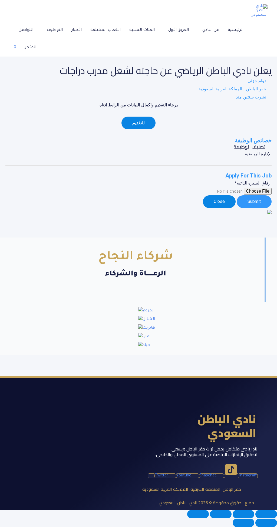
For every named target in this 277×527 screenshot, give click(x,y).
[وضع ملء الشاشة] (243, 514)
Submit (254, 201)
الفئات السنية (142, 30)
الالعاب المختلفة (105, 30)
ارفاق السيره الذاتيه (253, 183)
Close (219, 201)
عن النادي (210, 30)
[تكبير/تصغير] (266, 514)
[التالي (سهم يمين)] (243, 523)
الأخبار (76, 30)
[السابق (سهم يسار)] (266, 523)
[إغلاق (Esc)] (198, 514)
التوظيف (55, 30)
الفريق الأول (178, 30)
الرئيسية (235, 30)
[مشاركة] (221, 514)
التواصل (26, 30)
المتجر (30, 47)
